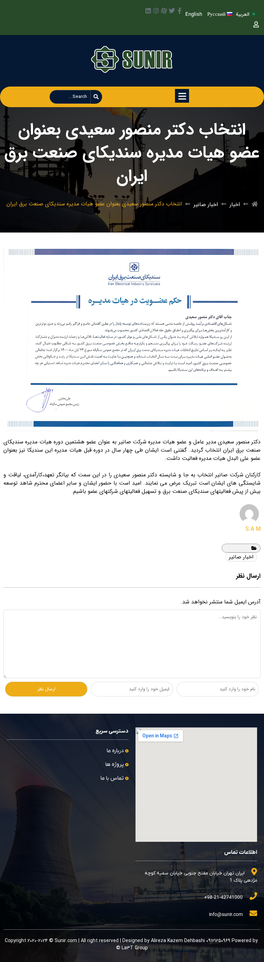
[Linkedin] (148, 11)
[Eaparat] (164, 11)
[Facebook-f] (180, 11)
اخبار (235, 204)
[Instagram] (156, 11)
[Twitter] (172, 11)
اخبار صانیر (206, 204)
